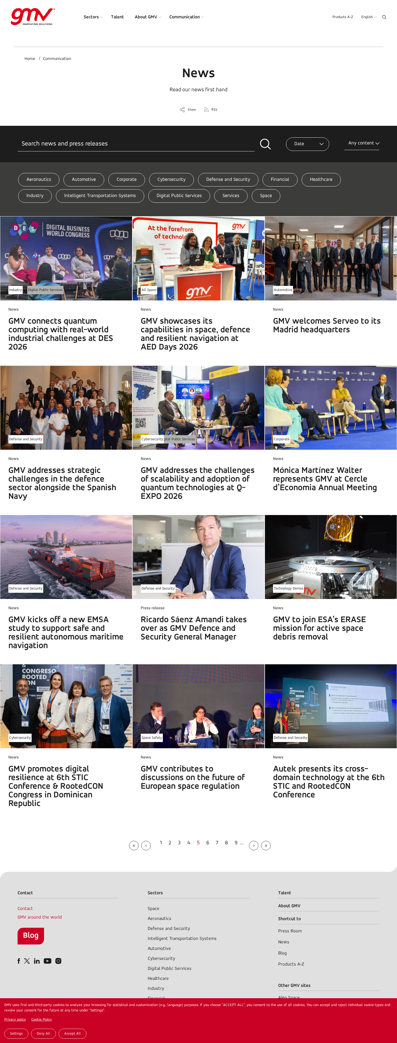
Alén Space (289, 997)
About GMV (146, 17)
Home (30, 59)
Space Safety (152, 738)
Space (266, 196)
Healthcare (321, 179)
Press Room (290, 931)
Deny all (43, 1034)
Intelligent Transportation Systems (100, 196)
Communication (184, 17)
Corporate (127, 179)
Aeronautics (38, 179)
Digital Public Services (179, 196)
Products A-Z (342, 17)
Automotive (84, 179)
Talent (117, 17)
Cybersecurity (171, 179)
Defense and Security (228, 179)
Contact (25, 908)
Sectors (91, 17)
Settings (16, 1034)
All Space (149, 290)
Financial (280, 179)
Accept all (72, 1034)
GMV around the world (40, 917)
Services (231, 196)
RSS (214, 109)
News (283, 942)
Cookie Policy (41, 1019)
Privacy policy (15, 1019)
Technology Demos (288, 589)
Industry (34, 196)
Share (192, 109)
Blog (31, 936)
